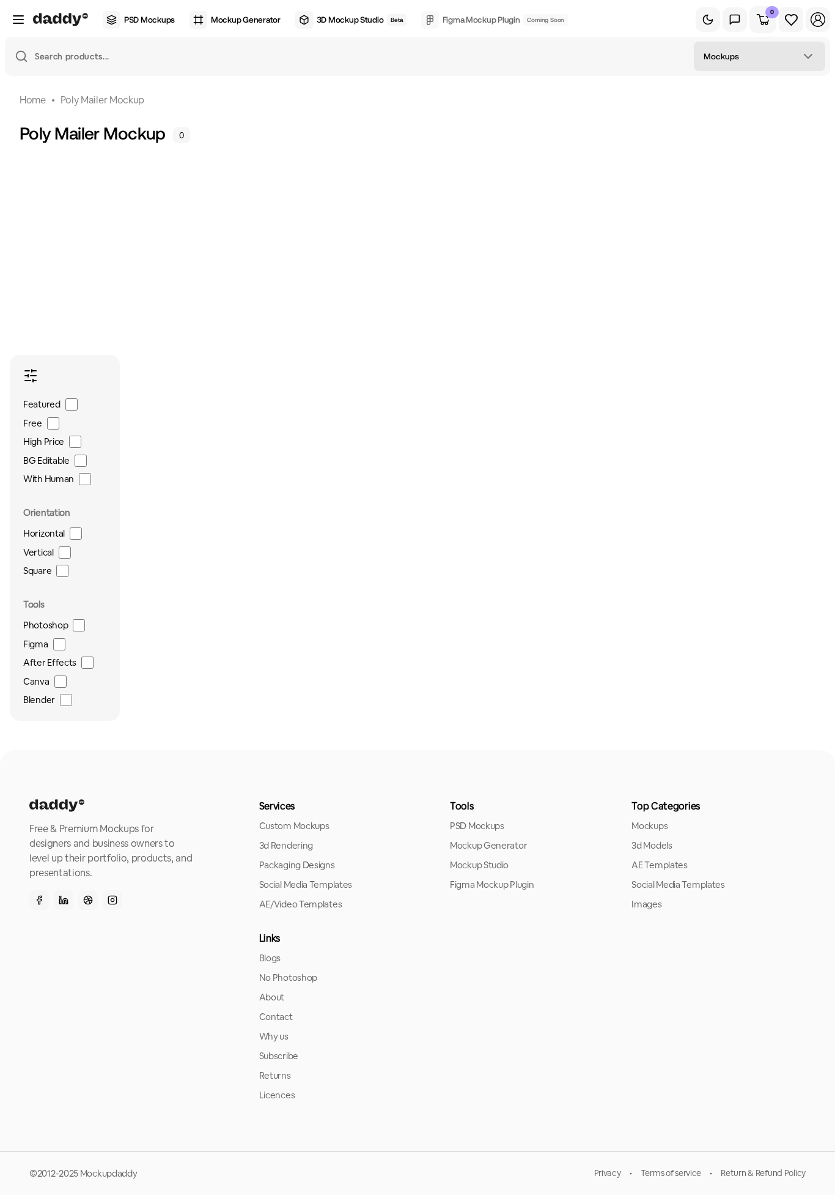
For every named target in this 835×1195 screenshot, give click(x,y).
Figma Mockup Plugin (492, 884)
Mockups (649, 826)
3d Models (651, 845)
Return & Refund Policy (763, 1172)
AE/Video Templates (300, 904)
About (272, 997)
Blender (39, 699)
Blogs (270, 958)
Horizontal (44, 533)
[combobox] (759, 56)
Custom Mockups (294, 826)
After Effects (49, 662)
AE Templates (659, 865)
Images (646, 904)
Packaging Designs (297, 865)
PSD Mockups (477, 826)
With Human (48, 479)
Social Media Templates (305, 884)
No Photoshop (288, 977)
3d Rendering (286, 845)
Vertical (38, 552)
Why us (274, 1036)
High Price (43, 441)
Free (32, 423)
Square (37, 570)
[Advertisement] (422, 236)
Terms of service (671, 1172)
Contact (276, 1016)
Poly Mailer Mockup (102, 100)
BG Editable (46, 460)
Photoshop (45, 625)
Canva (36, 681)
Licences (277, 1095)
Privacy (607, 1172)
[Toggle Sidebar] (18, 19)
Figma (35, 644)
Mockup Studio (479, 865)
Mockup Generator (488, 845)
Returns (275, 1075)
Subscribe (278, 1056)
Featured (42, 404)
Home (33, 100)
